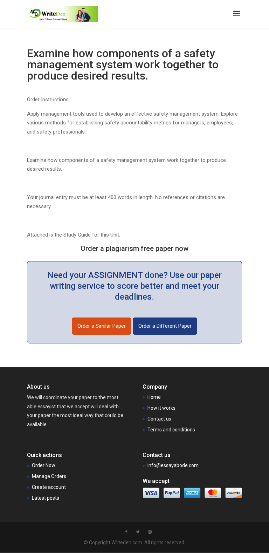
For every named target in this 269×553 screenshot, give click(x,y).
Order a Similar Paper (101, 326)
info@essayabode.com (173, 465)
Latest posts (45, 498)
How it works (161, 408)
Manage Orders (49, 476)
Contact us (159, 419)
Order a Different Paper (165, 326)
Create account (49, 487)
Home (154, 397)
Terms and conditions (171, 429)
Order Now (43, 465)
